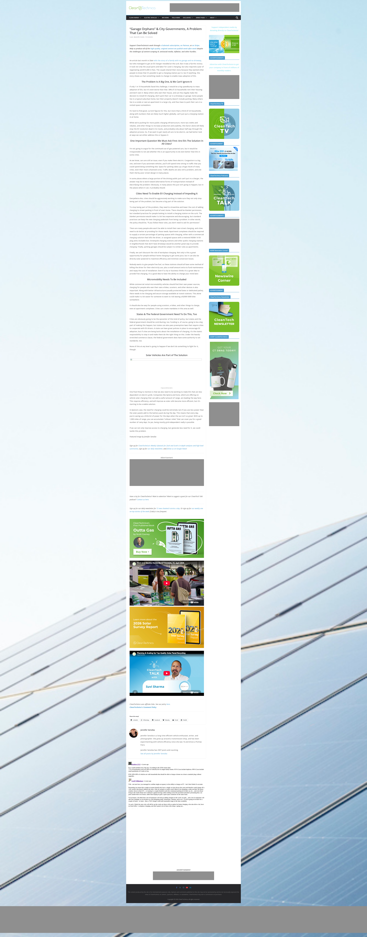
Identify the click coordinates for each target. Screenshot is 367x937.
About (212, 18)
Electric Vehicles (150, 18)
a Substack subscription (170, 45)
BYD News (165, 18)
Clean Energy (134, 18)
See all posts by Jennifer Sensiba (153, 753)
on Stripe (195, 45)
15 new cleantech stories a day (168, 508)
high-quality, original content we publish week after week (174, 48)
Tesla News (176, 18)
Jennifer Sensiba (140, 37)
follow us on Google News (176, 449)
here (168, 704)
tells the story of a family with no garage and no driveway (177, 60)
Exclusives (187, 18)
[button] (140, 17)
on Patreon (184, 45)
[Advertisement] (204, 7)
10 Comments (149, 37)
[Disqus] (167, 785)
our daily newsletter (155, 449)
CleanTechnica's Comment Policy (143, 707)
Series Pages (200, 18)
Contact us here (143, 499)
